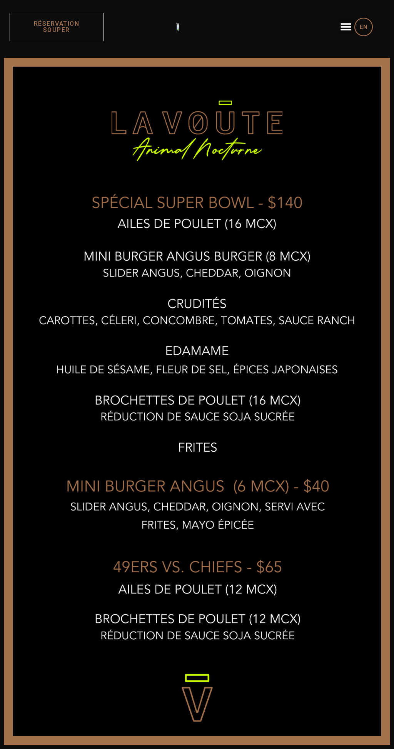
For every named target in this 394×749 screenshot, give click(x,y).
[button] (345, 27)
